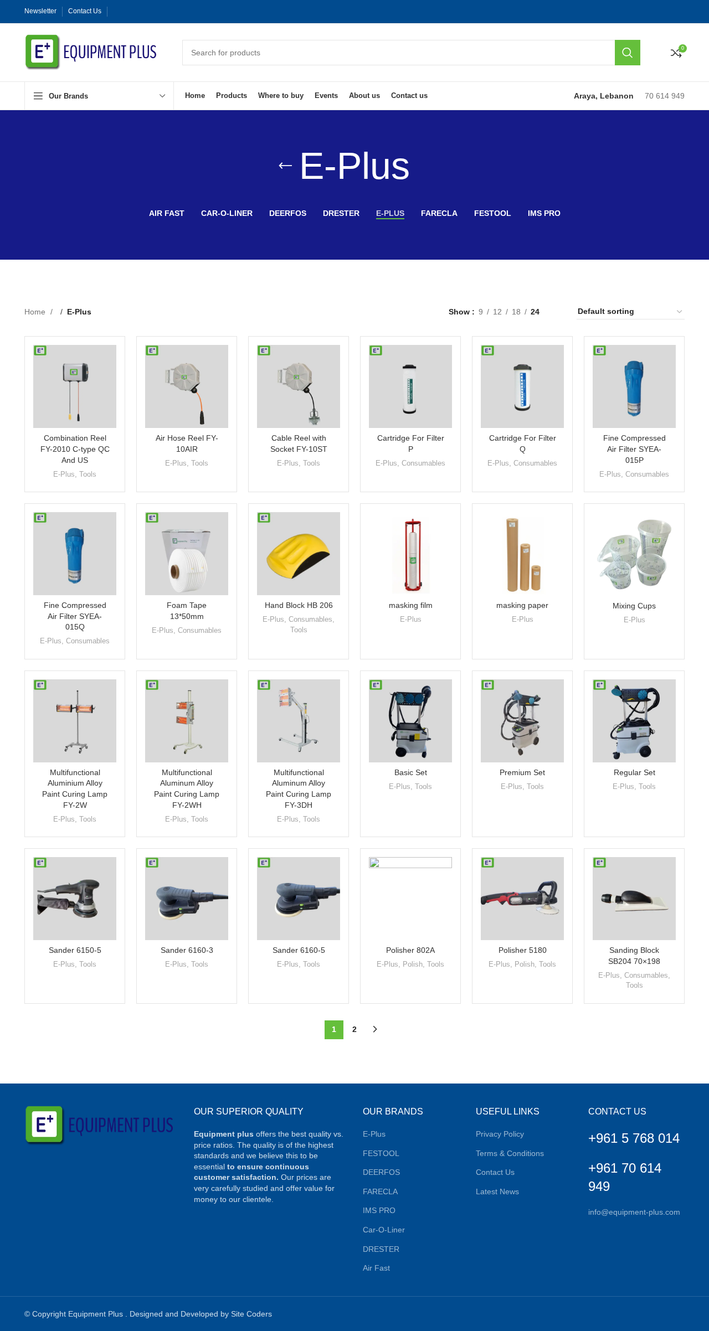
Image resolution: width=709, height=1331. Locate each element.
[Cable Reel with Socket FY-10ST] (298, 386)
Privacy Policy (500, 1133)
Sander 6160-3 (187, 950)
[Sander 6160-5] (298, 898)
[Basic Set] (410, 720)
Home (36, 311)
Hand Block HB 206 (299, 605)
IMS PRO (379, 1210)
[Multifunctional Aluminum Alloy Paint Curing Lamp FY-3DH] (298, 720)
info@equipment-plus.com (634, 1212)
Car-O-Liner (384, 1229)
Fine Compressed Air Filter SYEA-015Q (75, 616)
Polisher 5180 (523, 950)
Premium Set (522, 772)
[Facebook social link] (118, 11)
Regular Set (634, 772)
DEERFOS (381, 1172)
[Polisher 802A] (410, 898)
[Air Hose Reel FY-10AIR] (186, 386)
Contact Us (495, 1172)
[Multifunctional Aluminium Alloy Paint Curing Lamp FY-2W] (74, 720)
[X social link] (129, 11)
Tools (87, 474)
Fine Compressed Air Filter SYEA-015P (634, 449)
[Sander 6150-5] (74, 898)
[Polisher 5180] (522, 898)
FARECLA (380, 1191)
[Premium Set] (522, 720)
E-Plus (64, 474)
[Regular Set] (634, 720)
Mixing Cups (634, 605)
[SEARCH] (627, 52)
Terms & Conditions (510, 1153)
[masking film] (410, 553)
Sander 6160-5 (299, 950)
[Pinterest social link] (140, 11)
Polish (413, 964)
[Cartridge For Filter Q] (522, 386)
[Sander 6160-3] (186, 898)
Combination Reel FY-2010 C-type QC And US (75, 449)
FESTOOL (381, 1153)
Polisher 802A (410, 950)
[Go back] (285, 166)
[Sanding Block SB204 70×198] (634, 898)
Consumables (423, 463)
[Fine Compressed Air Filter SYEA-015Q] (74, 553)
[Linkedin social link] (151, 11)
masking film (411, 605)
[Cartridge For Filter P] (410, 386)
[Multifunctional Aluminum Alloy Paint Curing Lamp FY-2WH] (186, 720)
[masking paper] (522, 553)
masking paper (522, 605)
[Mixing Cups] (634, 554)
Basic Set (410, 772)
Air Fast (376, 1267)
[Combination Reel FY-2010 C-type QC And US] (74, 386)
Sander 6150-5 (75, 950)
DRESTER (381, 1249)
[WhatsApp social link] (163, 11)
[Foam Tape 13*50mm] (186, 553)
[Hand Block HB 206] (298, 553)
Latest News (497, 1191)
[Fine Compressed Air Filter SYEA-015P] (634, 386)
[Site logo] (92, 51)
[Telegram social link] (174, 11)
